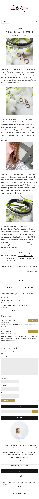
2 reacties (25, 35)
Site (2, 393)
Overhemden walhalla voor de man (12, 311)
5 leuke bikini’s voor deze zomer (11, 300)
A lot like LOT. (20, 493)
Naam (3, 378)
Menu (6, 22)
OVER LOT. (5, 484)
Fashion (19, 28)
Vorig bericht (10, 287)
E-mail (4, 386)
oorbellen (12, 125)
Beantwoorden (33, 320)
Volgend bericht (28, 287)
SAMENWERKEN (22, 482)
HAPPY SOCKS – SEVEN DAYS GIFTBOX (14, 306)
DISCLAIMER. (33, 482)
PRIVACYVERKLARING (9, 482)
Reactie (4, 356)
